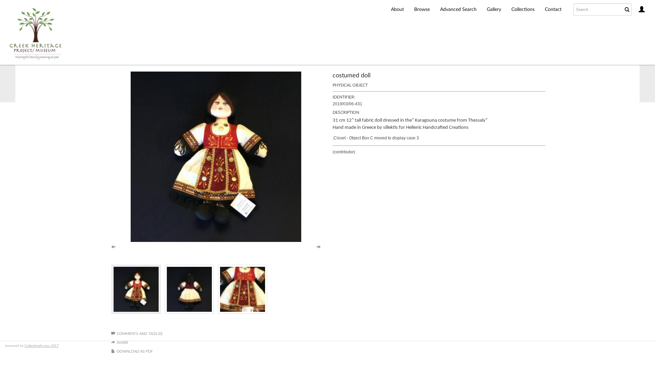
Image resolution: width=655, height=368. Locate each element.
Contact (553, 9)
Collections (523, 9)
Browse (422, 9)
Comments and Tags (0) (139, 334)
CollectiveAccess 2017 (42, 346)
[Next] (318, 246)
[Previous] (113, 246)
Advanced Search (458, 9)
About (397, 9)
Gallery (494, 9)
